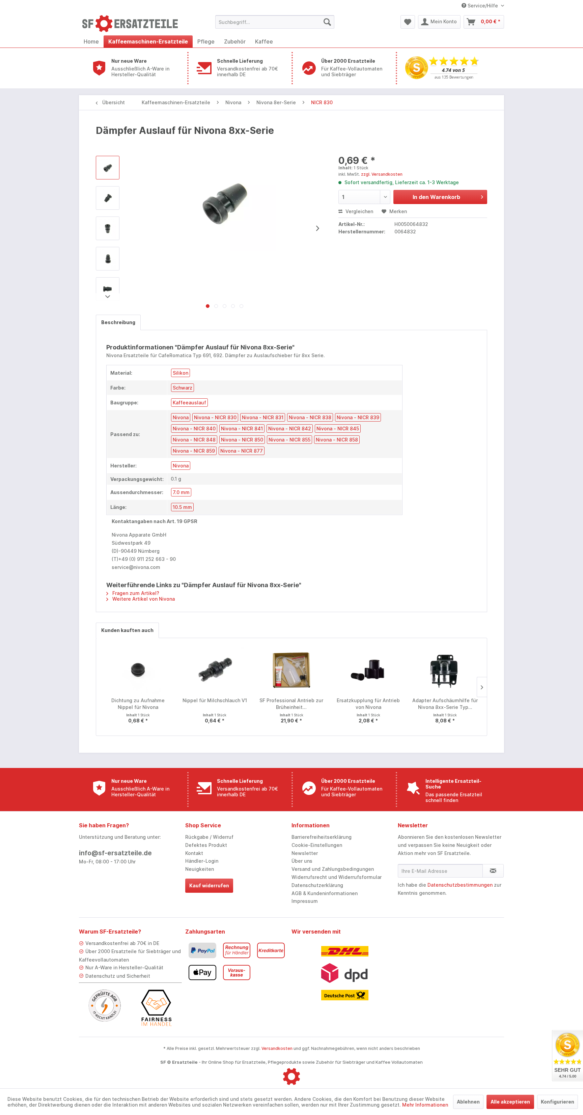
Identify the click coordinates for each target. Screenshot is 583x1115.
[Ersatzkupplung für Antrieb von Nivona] (368, 670)
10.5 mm (182, 507)
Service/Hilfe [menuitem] (482, 5)
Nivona (181, 417)
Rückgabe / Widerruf (209, 837)
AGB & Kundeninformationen (325, 893)
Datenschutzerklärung (317, 885)
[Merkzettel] (407, 22)
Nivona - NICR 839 (358, 417)
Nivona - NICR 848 (194, 439)
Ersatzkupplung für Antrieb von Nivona (368, 703)
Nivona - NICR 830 (215, 417)
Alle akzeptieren (510, 1102)
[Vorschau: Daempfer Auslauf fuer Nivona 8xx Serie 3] (107, 258)
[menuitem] (274, 22)
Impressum (305, 901)
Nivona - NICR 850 (242, 439)
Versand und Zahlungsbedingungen (333, 869)
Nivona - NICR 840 (194, 428)
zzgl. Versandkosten (381, 174)
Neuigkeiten (199, 869)
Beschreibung (118, 322)
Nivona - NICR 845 (337, 428)
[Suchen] (327, 22)
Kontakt (194, 853)
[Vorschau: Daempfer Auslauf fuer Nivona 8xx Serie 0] (107, 167)
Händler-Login (201, 861)
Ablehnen (468, 1102)
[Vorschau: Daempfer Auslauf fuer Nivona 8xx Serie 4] (107, 289)
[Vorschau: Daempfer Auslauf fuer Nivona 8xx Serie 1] (107, 198)
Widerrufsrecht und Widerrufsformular (337, 877)
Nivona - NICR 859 (194, 451)
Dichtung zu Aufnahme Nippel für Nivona (138, 703)
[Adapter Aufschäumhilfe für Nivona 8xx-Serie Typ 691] (445, 670)
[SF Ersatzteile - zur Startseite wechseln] (133, 23)
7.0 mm (181, 492)
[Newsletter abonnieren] (493, 871)
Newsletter (305, 853)
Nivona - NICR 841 (242, 428)
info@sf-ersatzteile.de (115, 853)
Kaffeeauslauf (189, 402)
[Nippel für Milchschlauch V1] (215, 670)
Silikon (180, 373)
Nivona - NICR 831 (262, 417)
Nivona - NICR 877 (241, 451)
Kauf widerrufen (209, 885)
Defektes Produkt (206, 845)
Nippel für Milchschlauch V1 (215, 700)
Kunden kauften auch (127, 630)
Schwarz (182, 388)
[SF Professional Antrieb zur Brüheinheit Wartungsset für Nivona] (291, 670)
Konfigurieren (557, 1102)
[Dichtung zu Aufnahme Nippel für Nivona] (138, 670)
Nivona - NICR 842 (289, 428)
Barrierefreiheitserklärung (322, 837)
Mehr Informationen (425, 1105)
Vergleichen (358, 211)
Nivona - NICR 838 (310, 417)
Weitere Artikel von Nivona (143, 599)
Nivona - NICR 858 (337, 439)
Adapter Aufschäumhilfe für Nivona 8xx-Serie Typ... (445, 703)
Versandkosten (277, 1048)
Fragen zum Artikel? (135, 593)
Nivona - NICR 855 (289, 439)
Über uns (302, 861)
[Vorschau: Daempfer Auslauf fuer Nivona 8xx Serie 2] (107, 228)
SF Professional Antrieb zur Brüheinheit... (291, 703)
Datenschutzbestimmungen (460, 885)
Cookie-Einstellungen (317, 845)
